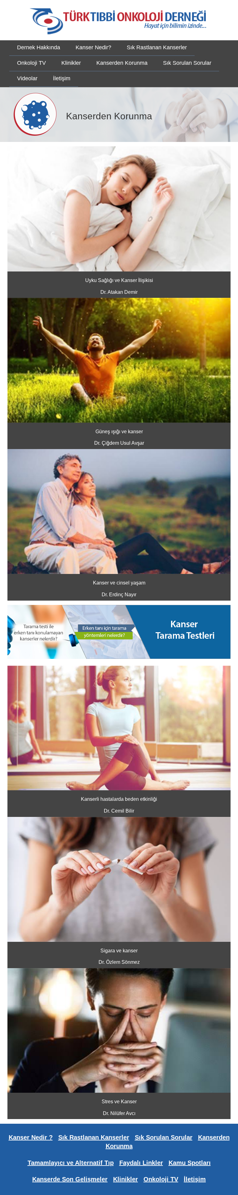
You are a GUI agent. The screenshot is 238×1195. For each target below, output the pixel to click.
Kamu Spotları (190, 1162)
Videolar (27, 78)
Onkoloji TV (31, 63)
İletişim (61, 78)
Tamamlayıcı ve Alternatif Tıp (71, 1162)
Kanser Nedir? (93, 47)
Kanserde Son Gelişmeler (70, 1179)
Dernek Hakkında (38, 47)
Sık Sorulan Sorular (187, 63)
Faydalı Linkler (141, 1162)
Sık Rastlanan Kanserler (157, 47)
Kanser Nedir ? (31, 1137)
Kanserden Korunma (122, 63)
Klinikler (71, 63)
